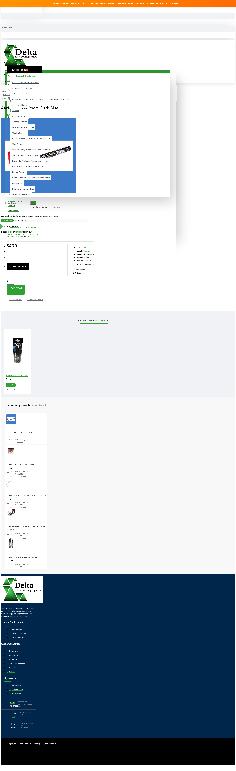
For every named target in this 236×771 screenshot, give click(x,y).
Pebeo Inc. (86, 251)
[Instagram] (11, 757)
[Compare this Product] (16, 389)
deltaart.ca (157, 3)
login (10, 231)
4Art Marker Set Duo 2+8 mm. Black (18, 375)
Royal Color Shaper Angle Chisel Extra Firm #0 (27, 495)
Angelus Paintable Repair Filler (20, 464)
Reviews (55, 206)
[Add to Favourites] (9, 389)
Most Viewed (39, 405)
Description (41, 206)
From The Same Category (94, 320)
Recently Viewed (20, 405)
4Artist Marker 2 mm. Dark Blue (21, 433)
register (19, 231)
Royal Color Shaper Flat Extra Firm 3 (22, 557)
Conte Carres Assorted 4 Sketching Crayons (26, 526)
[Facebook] (11, 751)
